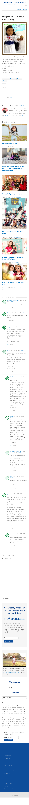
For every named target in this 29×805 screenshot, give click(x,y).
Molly (8, 350)
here (6, 115)
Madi (21, 105)
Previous (18, 9)
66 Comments (17, 197)
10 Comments (13, 97)
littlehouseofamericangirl (13, 300)
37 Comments (16, 146)
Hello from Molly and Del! (11, 143)
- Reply (12, 301)
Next (24, 9)
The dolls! (9, 312)
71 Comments (17, 237)
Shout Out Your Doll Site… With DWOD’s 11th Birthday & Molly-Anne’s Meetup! (13, 168)
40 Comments (17, 174)
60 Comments (15, 262)
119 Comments (17, 287)
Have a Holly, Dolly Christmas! (12, 194)
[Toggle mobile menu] (26, 5)
